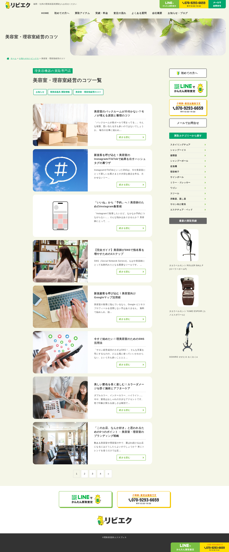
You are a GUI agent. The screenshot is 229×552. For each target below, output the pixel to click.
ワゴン (173, 188)
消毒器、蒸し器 (178, 199)
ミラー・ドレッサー (180, 182)
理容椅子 (174, 172)
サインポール (177, 177)
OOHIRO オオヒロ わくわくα (183, 357)
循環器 (173, 155)
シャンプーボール (179, 161)
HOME (45, 13)
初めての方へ (61, 13)
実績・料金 (101, 13)
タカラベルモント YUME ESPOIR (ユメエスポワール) (187, 313)
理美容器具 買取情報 (60, 92)
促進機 (173, 166)
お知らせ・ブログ (178, 13)
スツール (174, 193)
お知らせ (40, 92)
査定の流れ (120, 13)
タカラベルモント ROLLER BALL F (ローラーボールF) (186, 267)
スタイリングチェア (180, 144)
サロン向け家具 (178, 204)
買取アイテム (82, 13)
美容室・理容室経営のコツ (88, 92)
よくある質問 (139, 13)
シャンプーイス (178, 150)
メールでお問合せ (188, 123)
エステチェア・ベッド (181, 210)
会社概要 (157, 13)
